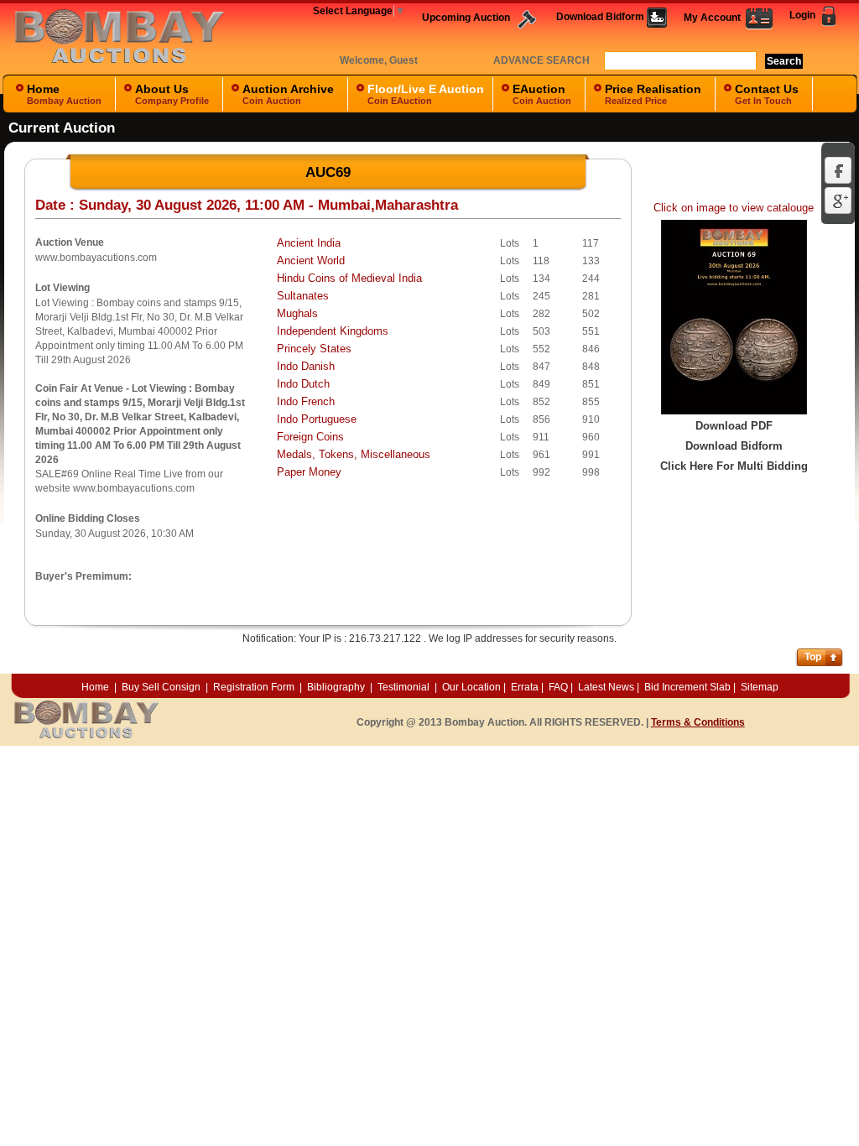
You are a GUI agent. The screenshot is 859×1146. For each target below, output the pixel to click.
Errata (525, 687)
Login (803, 15)
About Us (172, 94)
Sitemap (759, 687)
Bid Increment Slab (687, 687)
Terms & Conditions (698, 722)
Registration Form (253, 687)
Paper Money (309, 472)
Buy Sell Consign (162, 687)
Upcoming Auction (467, 17)
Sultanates (303, 295)
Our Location (471, 687)
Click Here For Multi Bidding (734, 466)
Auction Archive (288, 94)
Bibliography (336, 687)
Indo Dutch (303, 384)
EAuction (542, 94)
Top (812, 657)
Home (64, 94)
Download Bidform (601, 17)
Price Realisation (653, 94)
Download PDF (734, 425)
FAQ (558, 687)
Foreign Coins (310, 436)
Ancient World (311, 260)
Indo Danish (306, 366)
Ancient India (309, 243)
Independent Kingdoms (332, 331)
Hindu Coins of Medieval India (349, 278)
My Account (715, 17)
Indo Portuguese (317, 419)
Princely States (314, 348)
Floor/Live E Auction (425, 94)
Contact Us (767, 94)
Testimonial (403, 687)
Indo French (306, 401)
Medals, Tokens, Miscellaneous (353, 454)
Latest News (606, 687)
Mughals (297, 313)
